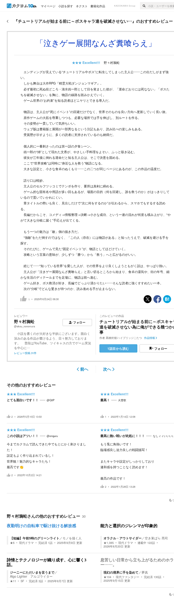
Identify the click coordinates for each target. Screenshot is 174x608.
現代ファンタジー (127, 577)
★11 (13, 581)
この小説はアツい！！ (23, 435)
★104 (107, 577)
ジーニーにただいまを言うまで (32, 572)
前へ (84, 369)
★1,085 (109, 543)
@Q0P (51, 400)
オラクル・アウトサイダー (123, 538)
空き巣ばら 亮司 (156, 538)
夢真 (145, 572)
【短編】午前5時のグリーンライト (34, 538)
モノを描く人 (72, 538)
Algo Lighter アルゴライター (31, 576)
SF (22, 581)
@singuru (52, 436)
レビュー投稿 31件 (25, 353)
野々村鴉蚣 (112, 62)
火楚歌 (122, 400)
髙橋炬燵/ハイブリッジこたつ (124, 338)
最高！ (105, 400)
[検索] (144, 5)
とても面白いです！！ (23, 400)
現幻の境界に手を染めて (121, 572)
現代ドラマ (26, 543)
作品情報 (149, 338)
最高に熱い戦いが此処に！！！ (122, 435)
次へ (107, 369)
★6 (12, 543)
